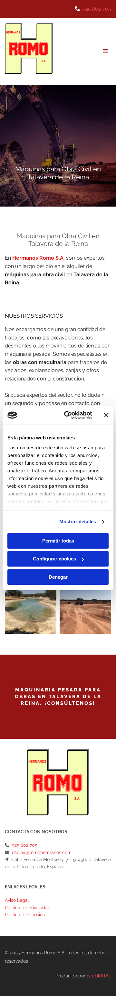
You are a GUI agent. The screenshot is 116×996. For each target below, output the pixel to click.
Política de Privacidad (28, 907)
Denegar (58, 577)
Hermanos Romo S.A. (38, 258)
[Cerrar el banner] (106, 415)
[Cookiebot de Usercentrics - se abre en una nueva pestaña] (68, 415)
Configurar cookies (54, 558)
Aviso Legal (17, 900)
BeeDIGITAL (99, 975)
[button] (84, 51)
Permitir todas (58, 540)
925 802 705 (96, 9)
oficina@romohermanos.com (42, 852)
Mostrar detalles (77, 521)
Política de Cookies (25, 914)
